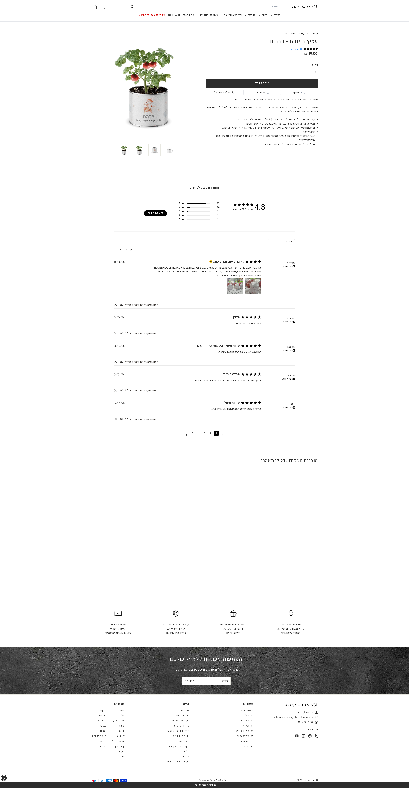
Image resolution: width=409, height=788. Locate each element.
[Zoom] (147, 85)
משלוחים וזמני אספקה (178, 731)
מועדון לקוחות (182, 741)
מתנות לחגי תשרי (245, 736)
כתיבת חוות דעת (155, 213)
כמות (315, 65)
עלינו (186, 751)
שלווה (122, 715)
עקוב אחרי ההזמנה (180, 720)
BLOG (186, 756)
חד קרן (121, 731)
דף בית (314, 33)
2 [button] (210, 433)
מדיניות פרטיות (181, 726)
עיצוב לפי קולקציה (209, 15)
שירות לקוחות (182, 715)
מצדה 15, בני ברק (304, 712)
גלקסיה (102, 726)
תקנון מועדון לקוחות (179, 746)
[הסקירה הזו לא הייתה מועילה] (116, 305)
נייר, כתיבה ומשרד (233, 15)
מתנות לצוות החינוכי (243, 731)
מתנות (264, 15)
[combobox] (205, 6)
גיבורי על (101, 720)
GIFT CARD (174, 15)
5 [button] (192, 433)
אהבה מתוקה (118, 720)
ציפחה (122, 726)
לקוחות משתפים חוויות (177, 761)
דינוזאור (121, 736)
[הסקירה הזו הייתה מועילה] (122, 305)
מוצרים (276, 15)
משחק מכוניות (99, 736)
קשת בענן (120, 746)
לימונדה (102, 715)
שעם (122, 756)
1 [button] (216, 433)
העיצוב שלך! (247, 710)
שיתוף (296, 92)
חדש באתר (188, 15)
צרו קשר (185, 710)
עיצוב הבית (290, 33)
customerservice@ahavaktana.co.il (298, 717)
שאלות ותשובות (181, 736)
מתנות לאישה (246, 720)
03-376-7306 (305, 722)
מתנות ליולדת (247, 726)
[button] (204, 785)
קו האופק (101, 741)
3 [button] (204, 433)
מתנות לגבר (248, 715)
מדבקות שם (248, 746)
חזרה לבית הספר (245, 741)
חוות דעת (260, 92)
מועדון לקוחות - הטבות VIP (152, 15)
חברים (103, 731)
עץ (105, 751)
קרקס (103, 710)
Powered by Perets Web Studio (212, 780)
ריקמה (121, 751)
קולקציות (303, 33)
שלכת (103, 746)
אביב (122, 710)
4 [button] (198, 433)
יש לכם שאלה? (222, 92)
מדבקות (251, 15)
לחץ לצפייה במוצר (298, 523)
